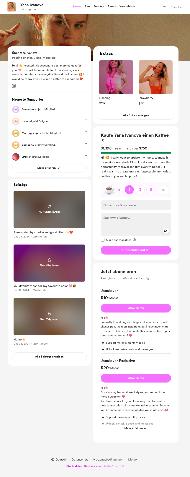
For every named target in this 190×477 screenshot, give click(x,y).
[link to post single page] (49, 215)
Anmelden (177, 7)
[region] (135, 85)
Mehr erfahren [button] (133, 428)
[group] (116, 83)
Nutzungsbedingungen (108, 459)
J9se (25, 156)
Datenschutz (80, 459)
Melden (133, 459)
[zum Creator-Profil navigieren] (11, 6)
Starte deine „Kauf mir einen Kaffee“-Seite (93, 466)
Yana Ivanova (31, 5)
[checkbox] (116, 239)
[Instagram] (14, 86)
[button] (76, 7)
